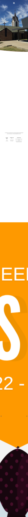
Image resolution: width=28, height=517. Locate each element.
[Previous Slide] (1, 416)
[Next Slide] (26, 416)
